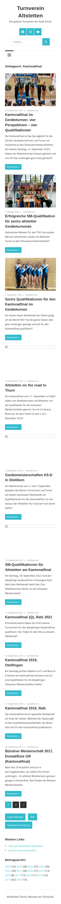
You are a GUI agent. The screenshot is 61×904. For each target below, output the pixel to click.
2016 (29, 875)
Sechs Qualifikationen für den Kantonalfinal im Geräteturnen (30, 304)
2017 (18, 875)
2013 (19, 880)
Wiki (32, 817)
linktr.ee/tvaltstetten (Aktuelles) (26, 846)
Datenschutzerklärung (18, 825)
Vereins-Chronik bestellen (22, 850)
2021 (19, 871)
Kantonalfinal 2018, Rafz (25, 708)
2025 (19, 866)
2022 (8, 871)
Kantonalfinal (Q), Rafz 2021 (28, 617)
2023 (42, 866)
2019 (42, 871)
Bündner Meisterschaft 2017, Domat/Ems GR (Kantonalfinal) (29, 756)
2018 (8, 875)
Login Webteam (15, 817)
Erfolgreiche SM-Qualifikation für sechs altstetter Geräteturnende (30, 221)
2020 (30, 871)
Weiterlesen (12, 167)
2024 (30, 866)
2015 (40, 875)
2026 (8, 866)
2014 (8, 880)
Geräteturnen (33, 110)
